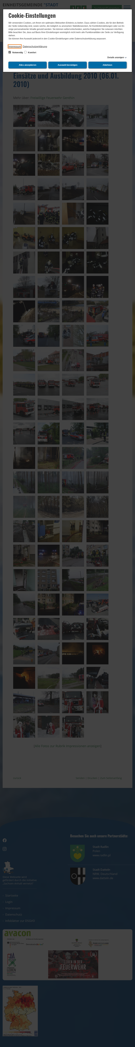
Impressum (14, 46)
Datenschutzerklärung (35, 46)
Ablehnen (107, 65)
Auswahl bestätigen (67, 65)
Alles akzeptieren (27, 65)
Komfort (31, 52)
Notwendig (17, 52)
